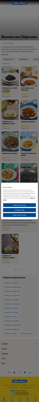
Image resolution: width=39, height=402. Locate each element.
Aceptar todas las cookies (19, 215)
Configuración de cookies (19, 205)
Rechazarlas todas (19, 210)
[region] (19, 201)
